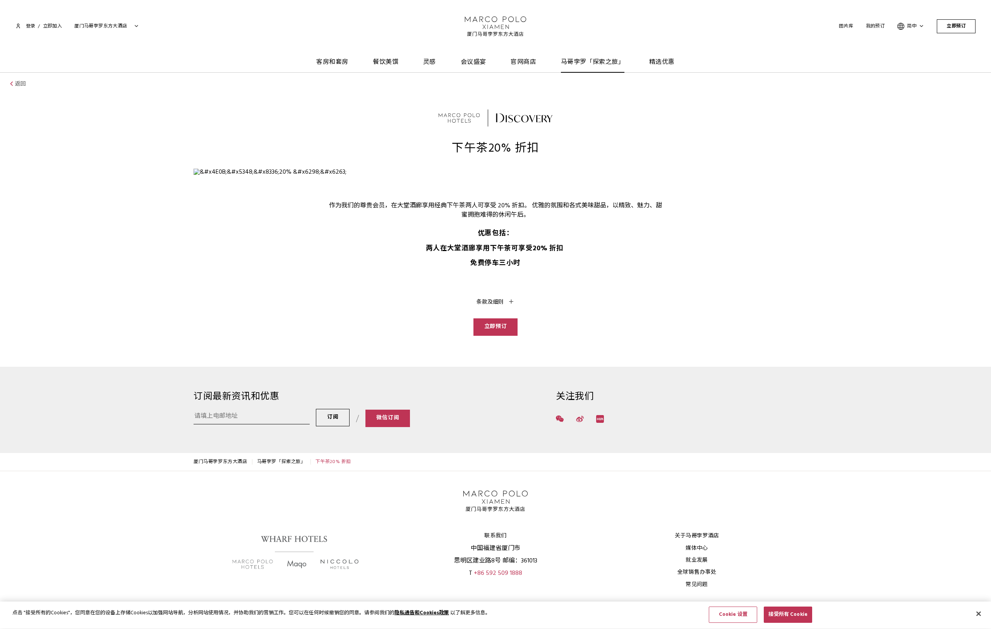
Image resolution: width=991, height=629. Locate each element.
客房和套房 (332, 62)
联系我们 (495, 536)
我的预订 (875, 26)
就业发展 (697, 560)
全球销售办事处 (696, 572)
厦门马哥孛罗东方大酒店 (220, 462)
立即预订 (956, 26)
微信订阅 (387, 418)
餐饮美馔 (385, 62)
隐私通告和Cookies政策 (421, 613)
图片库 (846, 26)
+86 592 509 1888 (498, 573)
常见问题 (697, 584)
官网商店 (523, 62)
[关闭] (978, 613)
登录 (30, 26)
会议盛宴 (473, 62)
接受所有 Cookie (787, 614)
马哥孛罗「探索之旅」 (592, 62)
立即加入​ (52, 26)
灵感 (429, 62)
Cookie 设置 (733, 614)
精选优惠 (662, 62)
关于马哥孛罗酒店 (697, 536)
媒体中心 (697, 548)
